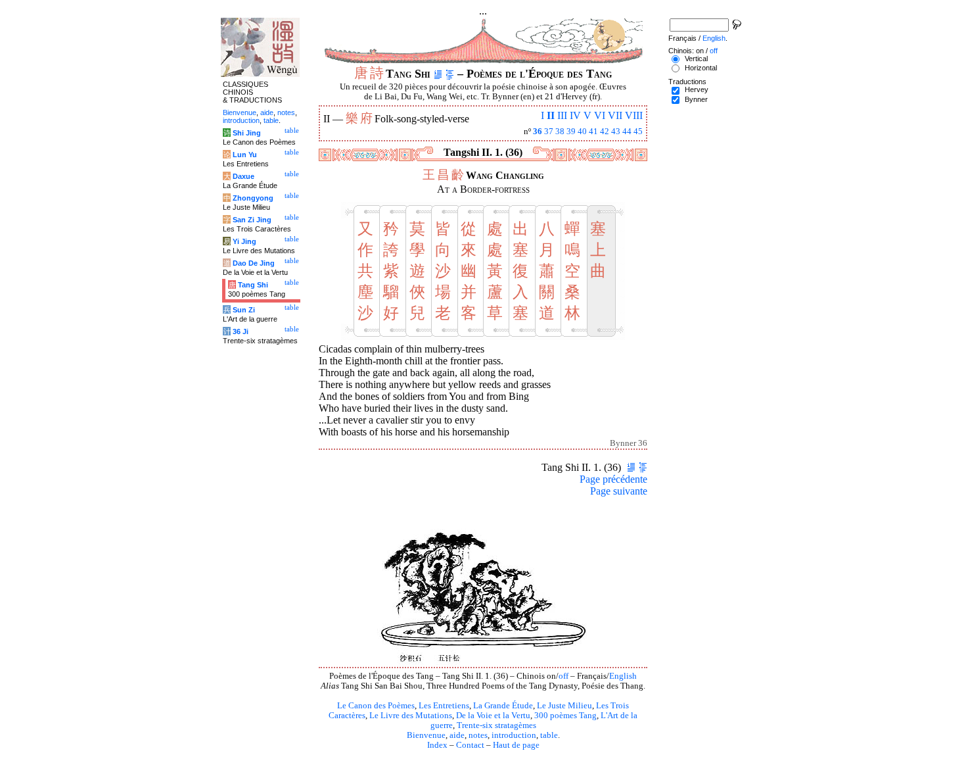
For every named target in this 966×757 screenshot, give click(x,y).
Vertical (696, 58)
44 (627, 131)
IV (575, 115)
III (562, 115)
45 (638, 131)
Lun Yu (245, 155)
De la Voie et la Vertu (493, 715)
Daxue (243, 176)
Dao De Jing (254, 263)
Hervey (696, 89)
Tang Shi (253, 285)
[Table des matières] (450, 73)
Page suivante (618, 491)
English (623, 676)
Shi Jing (247, 133)
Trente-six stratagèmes (496, 725)
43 (615, 131)
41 (593, 131)
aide (457, 735)
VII (615, 115)
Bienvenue (426, 735)
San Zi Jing (252, 220)
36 (537, 131)
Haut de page (516, 745)
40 (582, 131)
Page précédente (613, 479)
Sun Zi (244, 310)
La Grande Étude (503, 705)
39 (571, 131)
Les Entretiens (444, 705)
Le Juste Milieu (564, 705)
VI (599, 115)
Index (437, 745)
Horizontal (701, 68)
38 (559, 131)
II (551, 115)
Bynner (696, 99)
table (549, 735)
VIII (634, 115)
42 (604, 131)
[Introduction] (438, 73)
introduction (514, 735)
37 (548, 131)
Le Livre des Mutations (410, 715)
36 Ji (240, 331)
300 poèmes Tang (565, 715)
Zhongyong (253, 198)
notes (478, 735)
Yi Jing (244, 241)
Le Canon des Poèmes (376, 705)
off (563, 676)
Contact (470, 745)
